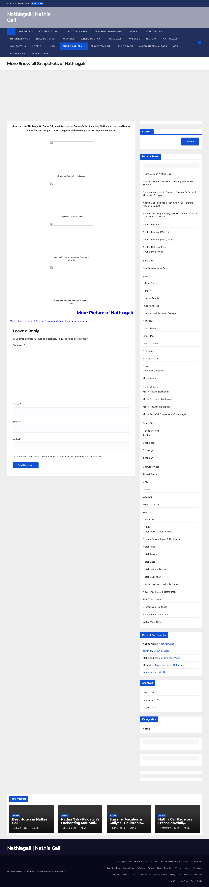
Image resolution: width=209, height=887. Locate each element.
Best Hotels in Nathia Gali (157, 174)
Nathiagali (26, 31)
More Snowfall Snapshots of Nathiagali (164, 414)
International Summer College (159, 313)
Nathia (146, 728)
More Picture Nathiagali (156, 391)
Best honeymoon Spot (109, 31)
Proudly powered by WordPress (21, 871)
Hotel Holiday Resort (154, 569)
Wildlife (134, 39)
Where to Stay (91, 39)
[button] (194, 42)
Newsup (48, 871)
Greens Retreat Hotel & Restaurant (162, 539)
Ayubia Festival (49, 31)
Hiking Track (125, 46)
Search (146, 131)
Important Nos (20, 39)
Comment (19, 345)
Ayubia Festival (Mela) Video (158, 239)
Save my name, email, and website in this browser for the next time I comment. (59, 456)
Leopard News (151, 343)
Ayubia (146, 435)
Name (17, 404)
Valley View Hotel (152, 622)
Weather (69, 39)
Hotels (37, 46)
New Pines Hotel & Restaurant (159, 591)
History (151, 39)
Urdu (53, 46)
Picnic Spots (154, 31)
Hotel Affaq (149, 546)
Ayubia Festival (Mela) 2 (156, 232)
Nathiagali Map (151, 358)
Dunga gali (148, 450)
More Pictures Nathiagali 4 (157, 406)
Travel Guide (40, 53)
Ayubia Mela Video (153, 251)
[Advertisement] (104, 91)
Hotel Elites (149, 561)
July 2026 (148, 692)
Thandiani (148, 457)
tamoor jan (148, 672)
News (134, 31)
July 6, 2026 (21, 828)
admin (146, 650)
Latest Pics (17, 53)
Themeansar (60, 871)
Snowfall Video (77, 31)
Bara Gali (114, 39)
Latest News (149, 328)
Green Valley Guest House (157, 531)
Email (16, 421)
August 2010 (150, 707)
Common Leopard (153, 370)
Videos (146, 489)
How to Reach (45, 39)
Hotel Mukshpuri (152, 576)
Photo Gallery (73, 46)
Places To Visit (100, 46)
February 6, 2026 (170, 828)
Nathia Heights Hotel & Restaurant (162, 584)
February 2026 (151, 700)
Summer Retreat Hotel (155, 614)
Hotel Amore (150, 554)
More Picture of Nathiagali (157, 399)
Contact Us (18, 46)
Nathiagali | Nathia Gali (33, 848)
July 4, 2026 (119, 828)
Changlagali (149, 442)
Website (17, 439)
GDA (175, 46)
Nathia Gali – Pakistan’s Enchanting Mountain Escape (80, 822)
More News (149, 378)
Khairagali (148, 320)
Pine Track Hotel (152, 599)
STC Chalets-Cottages (155, 606)
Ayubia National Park (153, 46)
